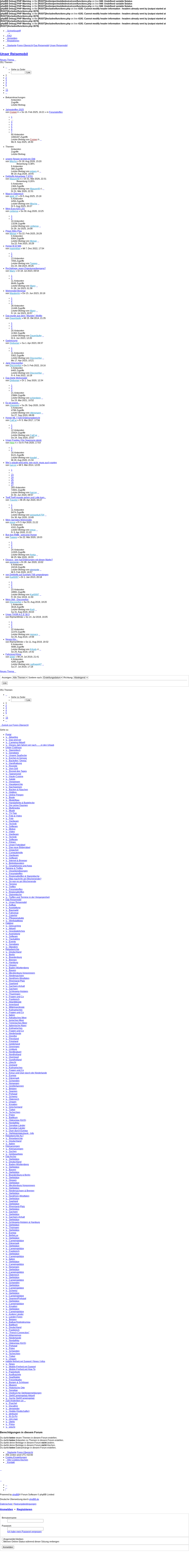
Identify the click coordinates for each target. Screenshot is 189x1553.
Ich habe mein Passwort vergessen (24, 1531)
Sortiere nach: (36, 677)
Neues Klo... (12, 639)
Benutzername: (9, 1518)
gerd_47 (14, 196)
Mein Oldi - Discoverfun (17, 599)
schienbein (35, 398)
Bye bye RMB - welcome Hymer (21, 535)
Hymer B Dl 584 (13, 246)
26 (12, 482)
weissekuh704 (37, 515)
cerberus (14, 211)
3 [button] (6, 80)
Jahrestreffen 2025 (15, 109)
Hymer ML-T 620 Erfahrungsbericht (23, 418)
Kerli (32, 609)
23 (12, 475)
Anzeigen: (7, 677)
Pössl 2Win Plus (14, 231)
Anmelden (6, 1509)
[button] (6, 67)
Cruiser (13, 112)
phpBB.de (34, 1499)
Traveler (14, 500)
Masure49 (15, 179)
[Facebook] (6, 1487)
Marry (12, 271)
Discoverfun (36, 358)
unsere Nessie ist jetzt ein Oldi (20, 159)
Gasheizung (11, 340)
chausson (14, 405)
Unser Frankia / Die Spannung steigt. (24, 440)
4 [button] (6, 83)
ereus (12, 522)
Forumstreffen (56, 112)
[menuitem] (9, 36)
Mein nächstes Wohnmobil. (19, 520)
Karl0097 (14, 577)
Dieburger (15, 343)
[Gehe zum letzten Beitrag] (41, 139)
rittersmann (35, 413)
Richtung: (68, 677)
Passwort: (6, 1526)
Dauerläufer (15, 318)
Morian (13, 233)
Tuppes (33, 263)
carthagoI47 (36, 664)
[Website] (6, 1485)
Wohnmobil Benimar (16, 291)
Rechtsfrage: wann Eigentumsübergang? (26, 268)
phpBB (15, 1494)
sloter (12, 657)
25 (12, 480)
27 (12, 485)
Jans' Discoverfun (14, 363)
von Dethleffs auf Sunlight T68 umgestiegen (27, 574)
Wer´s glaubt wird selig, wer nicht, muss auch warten (31, 462)
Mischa (13, 161)
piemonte (14, 562)
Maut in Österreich (14, 194)
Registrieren (24, 1509)
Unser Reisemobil (14, 54)
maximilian (15, 248)
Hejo (12, 443)
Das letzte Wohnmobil (16, 378)
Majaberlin (15, 293)
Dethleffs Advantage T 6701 (19, 176)
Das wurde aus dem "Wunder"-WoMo (24, 316)
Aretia (33, 555)
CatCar (13, 420)
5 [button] (6, 85)
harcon (13, 465)
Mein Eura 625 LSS (15, 208)
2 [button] (6, 78)
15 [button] (7, 90)
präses (33, 171)
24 (12, 477)
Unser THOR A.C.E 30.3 (17, 614)
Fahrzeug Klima (13, 654)
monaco (34, 634)
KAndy (33, 649)
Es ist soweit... (13, 403)
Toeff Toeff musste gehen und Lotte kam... (26, 497)
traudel (33, 457)
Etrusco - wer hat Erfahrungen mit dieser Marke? (29, 560)
